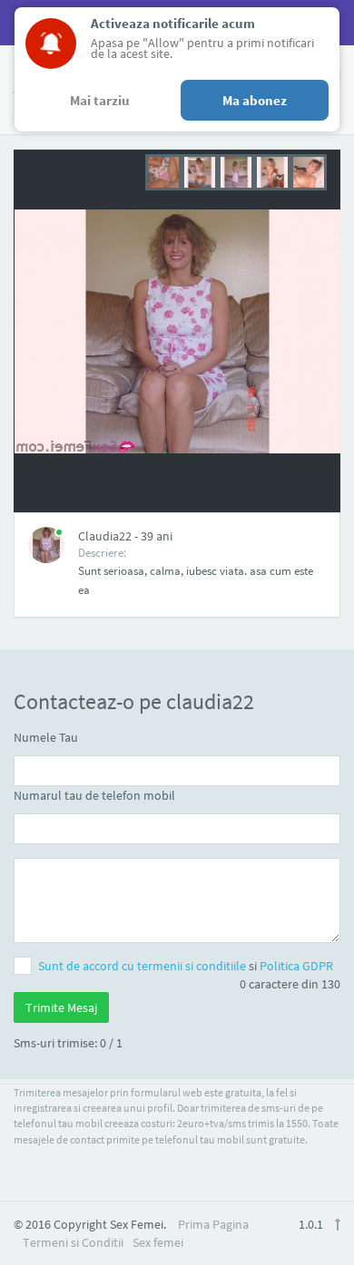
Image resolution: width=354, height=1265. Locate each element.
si (185, 966)
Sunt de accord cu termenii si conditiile (143, 966)
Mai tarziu (100, 100)
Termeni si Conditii (73, 1242)
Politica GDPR (296, 966)
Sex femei (158, 1242)
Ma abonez (254, 100)
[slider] (236, 170)
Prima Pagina (213, 1224)
